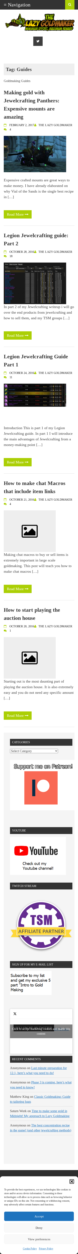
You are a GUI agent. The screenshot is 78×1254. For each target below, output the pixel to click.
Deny (39, 1227)
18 (11, 256)
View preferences (39, 1239)
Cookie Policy (30, 1248)
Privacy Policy (46, 1248)
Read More (16, 214)
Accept (39, 1216)
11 (11, 377)
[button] (72, 1181)
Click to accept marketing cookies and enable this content (41, 1031)
